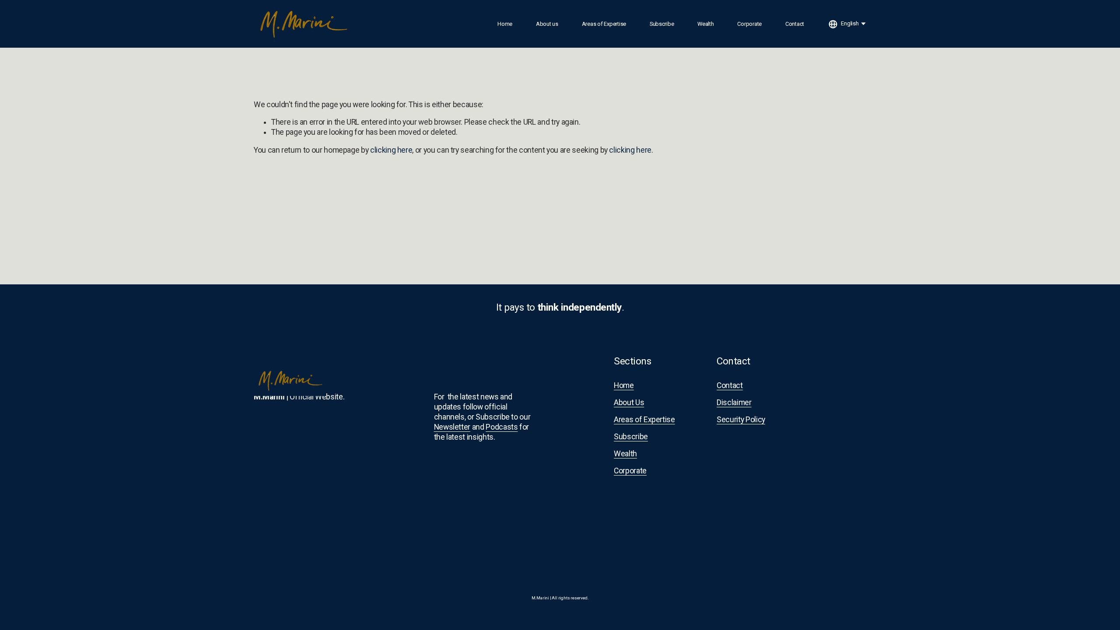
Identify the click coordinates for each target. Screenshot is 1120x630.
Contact (794, 24)
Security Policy (741, 419)
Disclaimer (734, 402)
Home (504, 24)
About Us (629, 402)
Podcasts (502, 427)
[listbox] (847, 24)
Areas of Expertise (604, 24)
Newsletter (452, 427)
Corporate (749, 24)
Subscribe (662, 24)
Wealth (705, 24)
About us (547, 24)
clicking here (391, 150)
